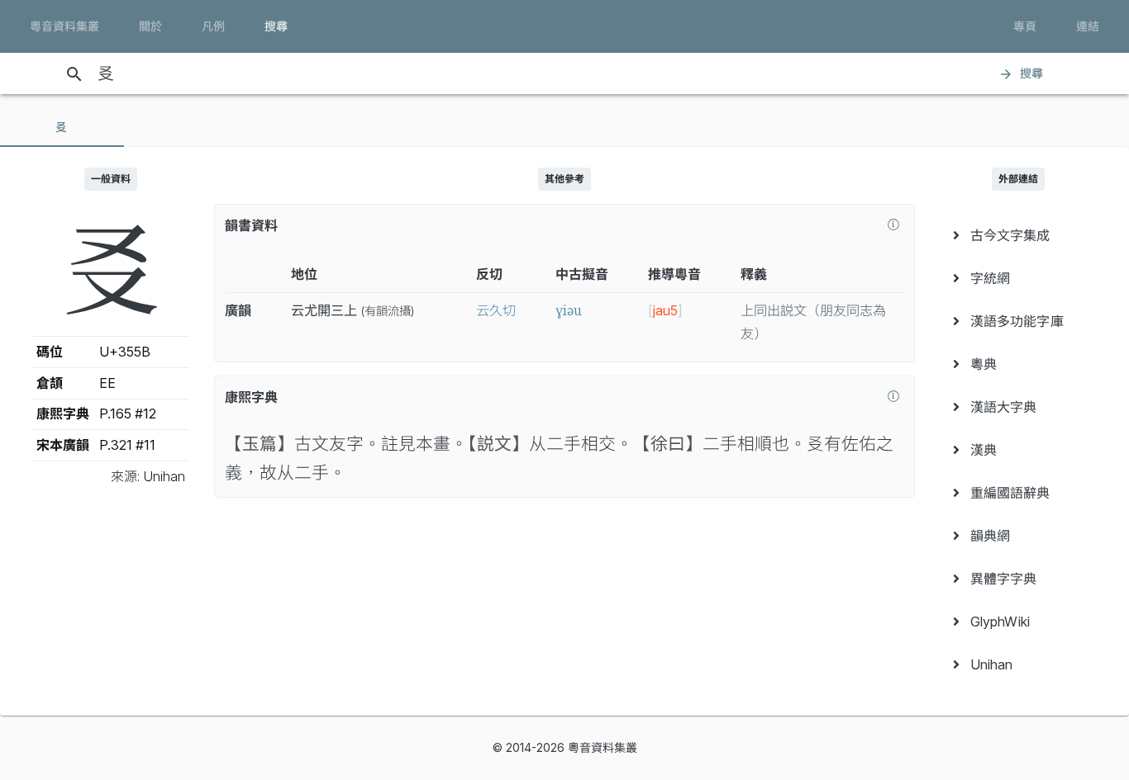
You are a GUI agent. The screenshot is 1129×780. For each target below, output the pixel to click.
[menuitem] (1018, 235)
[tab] (62, 127)
